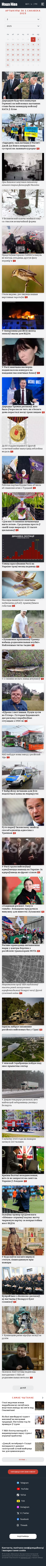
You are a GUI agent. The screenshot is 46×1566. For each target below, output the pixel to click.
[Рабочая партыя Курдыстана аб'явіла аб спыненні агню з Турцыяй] (23, 473)
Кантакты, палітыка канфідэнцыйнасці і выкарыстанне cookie (23, 1549)
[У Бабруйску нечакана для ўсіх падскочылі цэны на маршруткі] (23, 778)
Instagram (24, 1507)
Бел (27, 4)
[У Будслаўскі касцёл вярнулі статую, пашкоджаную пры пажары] (23, 1245)
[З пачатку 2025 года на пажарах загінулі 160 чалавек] (23, 1126)
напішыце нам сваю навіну (23, 1472)
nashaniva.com (26, 1557)
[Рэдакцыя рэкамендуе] (42, 1397)
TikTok (23, 1495)
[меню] (42, 4)
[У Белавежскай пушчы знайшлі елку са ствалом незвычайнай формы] (23, 206)
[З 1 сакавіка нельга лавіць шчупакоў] (23, 665)
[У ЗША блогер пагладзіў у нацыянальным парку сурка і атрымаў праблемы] (23, 1433)
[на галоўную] (9, 4)
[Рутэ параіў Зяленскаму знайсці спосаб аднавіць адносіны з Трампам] (23, 816)
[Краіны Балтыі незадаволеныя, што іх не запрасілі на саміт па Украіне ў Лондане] (23, 1164)
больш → (23, 1459)
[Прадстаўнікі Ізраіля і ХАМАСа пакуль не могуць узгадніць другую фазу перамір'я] (23, 244)
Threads (23, 1525)
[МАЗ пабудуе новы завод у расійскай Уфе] (23, 742)
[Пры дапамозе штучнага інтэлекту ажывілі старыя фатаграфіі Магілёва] (23, 170)
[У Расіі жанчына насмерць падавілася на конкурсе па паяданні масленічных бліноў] (23, 356)
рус (36, 4)
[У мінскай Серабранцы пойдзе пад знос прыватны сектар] (23, 1051)
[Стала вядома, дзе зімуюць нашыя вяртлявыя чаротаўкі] (23, 282)
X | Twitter (24, 1513)
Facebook (24, 1519)
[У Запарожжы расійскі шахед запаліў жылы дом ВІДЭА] (23, 318)
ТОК (23, 1501)
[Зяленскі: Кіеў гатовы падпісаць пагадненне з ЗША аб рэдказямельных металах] (23, 1361)
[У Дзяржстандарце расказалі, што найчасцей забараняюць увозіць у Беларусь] (23, 1088)
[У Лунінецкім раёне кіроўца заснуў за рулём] (23, 1323)
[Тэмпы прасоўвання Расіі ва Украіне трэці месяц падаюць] (23, 551)
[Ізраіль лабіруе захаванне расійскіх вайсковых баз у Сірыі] (23, 1014)
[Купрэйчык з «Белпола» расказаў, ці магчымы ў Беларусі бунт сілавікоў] (23, 1285)
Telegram (24, 1483)
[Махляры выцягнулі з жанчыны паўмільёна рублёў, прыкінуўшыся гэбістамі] (23, 589)
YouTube (24, 1489)
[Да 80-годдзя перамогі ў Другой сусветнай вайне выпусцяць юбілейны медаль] (23, 435)
